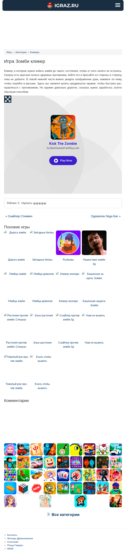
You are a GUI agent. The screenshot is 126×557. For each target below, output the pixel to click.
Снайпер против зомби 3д (68, 344)
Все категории (65, 514)
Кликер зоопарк (68, 301)
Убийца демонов (42, 301)
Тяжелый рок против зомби (16, 386)
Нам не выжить (94, 342)
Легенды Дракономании (20, 538)
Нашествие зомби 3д (94, 261)
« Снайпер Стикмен (18, 216)
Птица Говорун (15, 545)
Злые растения (42, 342)
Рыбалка (68, 259)
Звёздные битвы (42, 259)
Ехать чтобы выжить (42, 386)
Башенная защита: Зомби (94, 303)
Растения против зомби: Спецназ (16, 344)
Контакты (12, 535)
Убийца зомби (16, 301)
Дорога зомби (16, 259)
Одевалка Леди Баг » (106, 216)
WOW (10, 548)
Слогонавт (12, 541)
